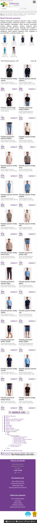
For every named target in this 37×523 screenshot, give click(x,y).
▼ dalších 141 (17, 412)
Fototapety (8, 425)
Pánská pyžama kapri (13, 44)
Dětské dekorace (10, 416)
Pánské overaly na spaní (4, 56)
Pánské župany (14, 446)
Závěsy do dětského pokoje (13, 450)
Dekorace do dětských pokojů (14, 419)
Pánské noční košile (15, 445)
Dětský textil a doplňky (12, 430)
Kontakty (17, 468)
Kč (22, 8)
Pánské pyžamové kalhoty (13, 56)
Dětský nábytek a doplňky (13, 420)
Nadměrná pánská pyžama (4, 44)
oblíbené (20, 521)
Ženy (8, 448)
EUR (24, 8)
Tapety (7, 423)
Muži (8, 434)
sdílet (28, 521)
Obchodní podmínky (18, 464)
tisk (33, 521)
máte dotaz (11, 521)
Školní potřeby (9, 428)
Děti (8, 433)
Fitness (7, 422)
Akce (7, 417)
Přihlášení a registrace (6, 0)
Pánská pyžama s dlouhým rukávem (23, 45)
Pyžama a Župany (11, 431)
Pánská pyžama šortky (31, 44)
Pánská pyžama (14, 435)
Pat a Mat (8, 427)
